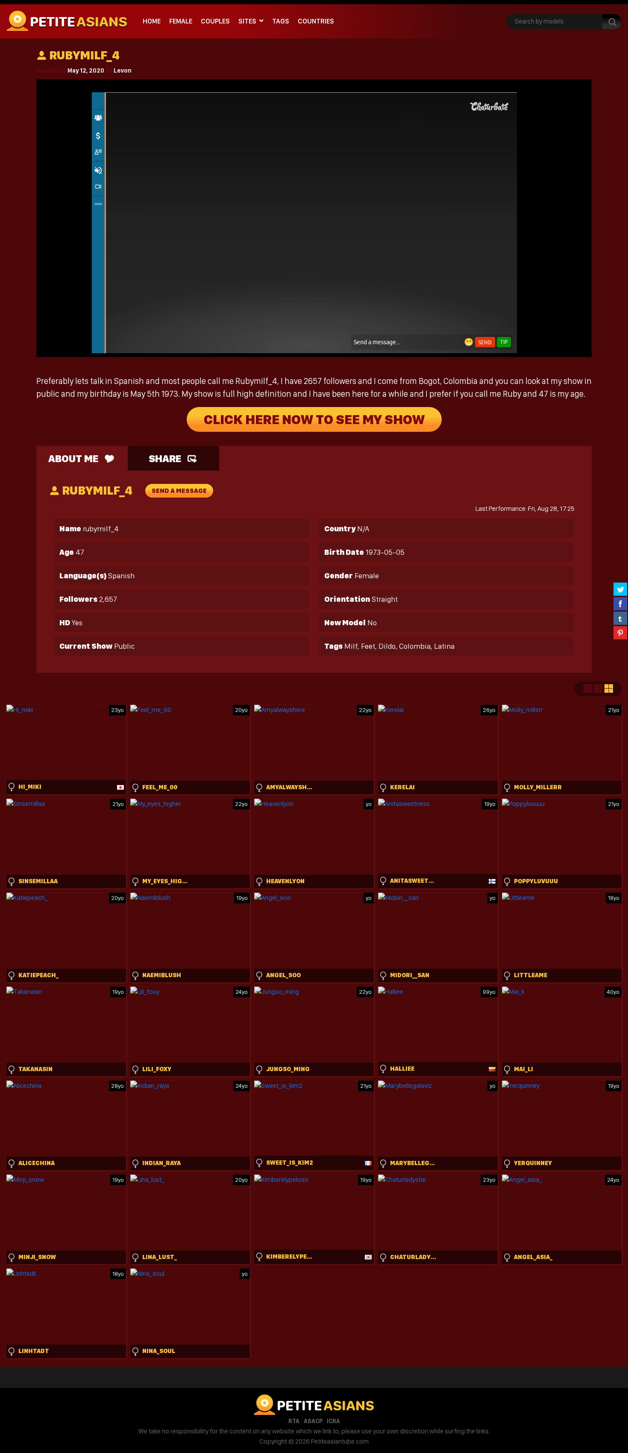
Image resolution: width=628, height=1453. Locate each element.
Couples (215, 21)
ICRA (333, 1421)
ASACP (313, 1421)
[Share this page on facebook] (620, 603)
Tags (280, 21)
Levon (123, 70)
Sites (247, 21)
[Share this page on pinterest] (620, 632)
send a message (179, 491)
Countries (316, 21)
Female (180, 21)
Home (152, 21)
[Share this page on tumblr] (620, 618)
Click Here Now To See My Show (314, 419)
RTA (293, 1421)
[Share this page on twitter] (620, 589)
